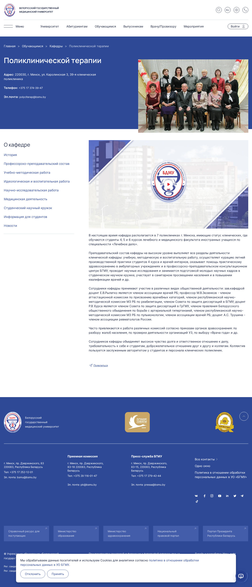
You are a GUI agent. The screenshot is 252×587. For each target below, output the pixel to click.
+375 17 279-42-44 (149, 475)
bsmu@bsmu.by (27, 477)
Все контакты (205, 459)
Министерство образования (67, 533)
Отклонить (33, 574)
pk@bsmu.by (89, 484)
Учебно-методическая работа (27, 172)
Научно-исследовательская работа (31, 190)
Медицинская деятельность (25, 199)
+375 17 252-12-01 (21, 472)
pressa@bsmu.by (154, 484)
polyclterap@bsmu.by (32, 96)
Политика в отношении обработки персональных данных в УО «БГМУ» (221, 475)
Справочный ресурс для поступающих (23, 533)
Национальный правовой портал (168, 533)
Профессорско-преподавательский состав (37, 164)
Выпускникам (133, 26)
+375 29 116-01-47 (85, 475)
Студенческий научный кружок (28, 208)
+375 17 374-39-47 (31, 87)
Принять (58, 574)
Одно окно (202, 466)
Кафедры (56, 46)
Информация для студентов (25, 217)
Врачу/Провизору (163, 26)
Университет (49, 26)
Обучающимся (105, 26)
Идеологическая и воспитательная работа (37, 181)
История (10, 155)
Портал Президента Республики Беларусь (221, 533)
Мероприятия (194, 26)
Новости (10, 225)
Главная (9, 46)
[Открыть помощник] (241, 576)
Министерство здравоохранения (119, 533)
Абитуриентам (76, 26)
